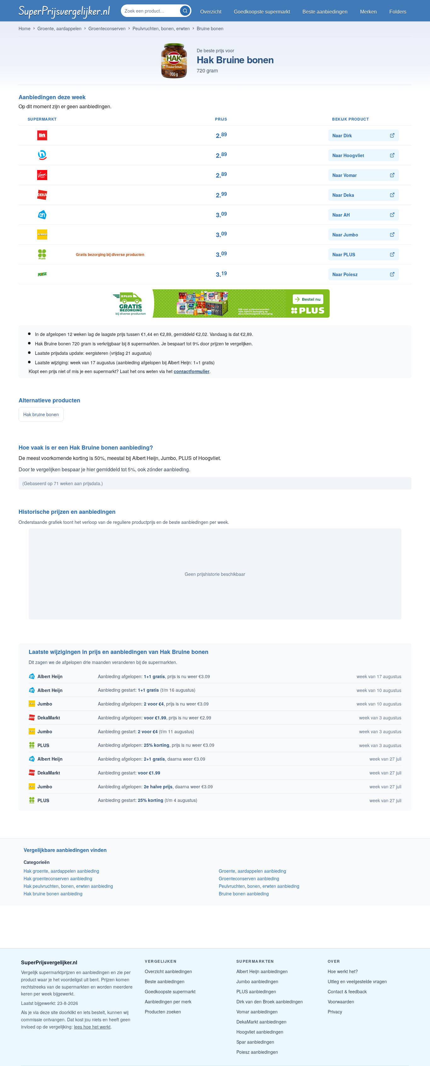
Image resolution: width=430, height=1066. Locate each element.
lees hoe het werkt (92, 1026)
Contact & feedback (347, 991)
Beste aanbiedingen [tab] (325, 11)
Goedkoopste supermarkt (170, 991)
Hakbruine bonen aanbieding (53, 893)
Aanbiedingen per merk (168, 1001)
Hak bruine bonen (41, 414)
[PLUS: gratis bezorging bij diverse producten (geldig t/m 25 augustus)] (215, 303)
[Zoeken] (185, 11)
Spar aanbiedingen (255, 1042)
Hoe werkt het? (343, 971)
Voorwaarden (341, 1001)
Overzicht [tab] (210, 11)
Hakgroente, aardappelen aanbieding (61, 871)
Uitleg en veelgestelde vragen (357, 981)
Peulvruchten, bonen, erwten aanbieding (259, 886)
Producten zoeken (163, 1011)
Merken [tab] (368, 11)
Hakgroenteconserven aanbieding (58, 878)
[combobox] (151, 11)
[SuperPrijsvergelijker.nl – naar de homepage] (64, 10)
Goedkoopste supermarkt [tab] (262, 11)
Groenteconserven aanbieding (249, 878)
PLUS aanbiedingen (256, 991)
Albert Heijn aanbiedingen (262, 971)
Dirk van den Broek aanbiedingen (269, 1001)
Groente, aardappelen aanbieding (252, 871)
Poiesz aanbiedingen (257, 1052)
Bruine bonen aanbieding (244, 893)
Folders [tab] (397, 11)
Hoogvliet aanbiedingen (259, 1032)
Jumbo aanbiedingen (257, 981)
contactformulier (191, 371)
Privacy (335, 1011)
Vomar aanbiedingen (257, 1011)
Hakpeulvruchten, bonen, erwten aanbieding (68, 886)
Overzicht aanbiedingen (168, 971)
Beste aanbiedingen (164, 981)
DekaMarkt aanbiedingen (261, 1021)
